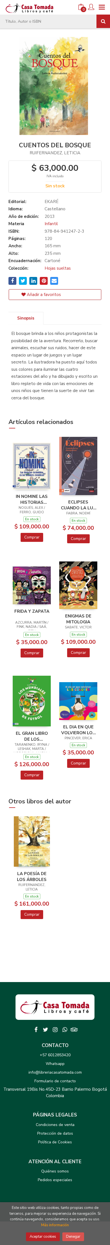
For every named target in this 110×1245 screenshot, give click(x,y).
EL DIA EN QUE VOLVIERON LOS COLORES (78, 729)
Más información (55, 1225)
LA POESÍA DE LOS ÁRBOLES (32, 876)
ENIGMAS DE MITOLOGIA (78, 618)
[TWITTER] (45, 1029)
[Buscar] (103, 21)
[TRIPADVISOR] (74, 1029)
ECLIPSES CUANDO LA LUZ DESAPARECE (78, 504)
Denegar (73, 1236)
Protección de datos (55, 1133)
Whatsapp (55, 1063)
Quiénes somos (55, 1171)
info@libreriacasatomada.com (55, 1072)
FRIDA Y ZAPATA (31, 611)
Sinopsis (25, 318)
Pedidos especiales (55, 1180)
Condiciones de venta (55, 1124)
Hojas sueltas (58, 268)
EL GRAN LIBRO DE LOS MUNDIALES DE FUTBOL (32, 736)
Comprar (31, 537)
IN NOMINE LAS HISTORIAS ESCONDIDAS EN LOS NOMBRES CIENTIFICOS (31, 499)
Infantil (51, 224)
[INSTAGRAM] (55, 1029)
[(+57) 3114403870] (64, 1029)
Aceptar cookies (43, 1236)
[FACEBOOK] (36, 1029)
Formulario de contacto (55, 1081)
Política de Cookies (55, 1142)
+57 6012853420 (55, 1055)
